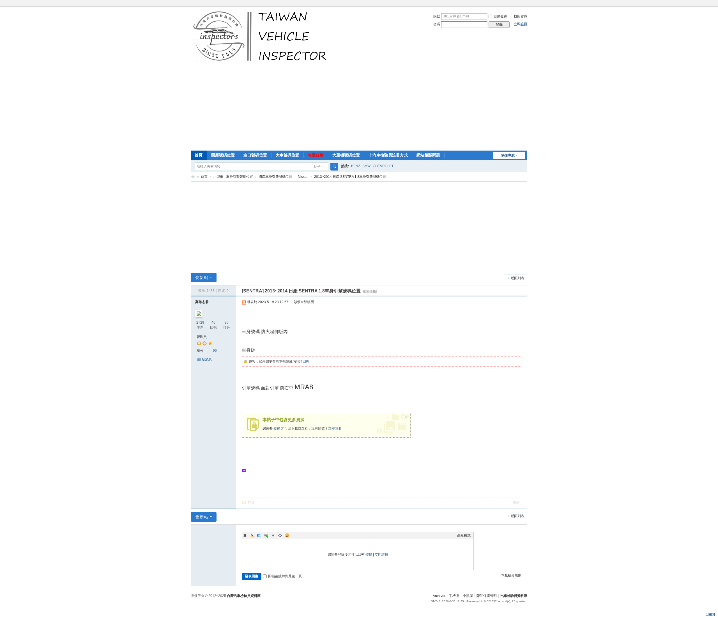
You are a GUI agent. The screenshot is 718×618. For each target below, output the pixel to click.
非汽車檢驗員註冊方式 (388, 155)
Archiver (439, 596)
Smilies (287, 535)
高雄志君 (202, 302)
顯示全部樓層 (304, 302)
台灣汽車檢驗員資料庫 (244, 596)
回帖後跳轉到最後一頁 (285, 576)
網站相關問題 (428, 155)
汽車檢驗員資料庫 (193, 177)
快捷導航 (508, 155)
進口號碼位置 (255, 155)
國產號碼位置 (223, 155)
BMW (366, 166)
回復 (306, 361)
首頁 (198, 155)
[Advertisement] (359, 108)
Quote (273, 535)
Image (259, 535)
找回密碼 (520, 16)
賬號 (436, 16)
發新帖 (202, 277)
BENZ (355, 166)
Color (252, 535)
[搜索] (334, 167)
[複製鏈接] (369, 291)
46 (213, 322)
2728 (200, 322)
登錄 (276, 428)
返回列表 (517, 278)
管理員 (202, 337)
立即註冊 (520, 24)
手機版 (454, 596)
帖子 (317, 167)
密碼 (436, 24)
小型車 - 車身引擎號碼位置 (233, 177)
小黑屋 (468, 596)
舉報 (516, 503)
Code (280, 535)
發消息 (207, 359)
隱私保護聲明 (487, 596)
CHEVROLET (383, 166)
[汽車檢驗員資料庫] (261, 36)
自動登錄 (500, 16)
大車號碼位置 (287, 155)
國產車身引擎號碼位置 (275, 177)
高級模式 (464, 535)
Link (266, 535)
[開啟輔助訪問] (525, 3)
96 (227, 322)
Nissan (303, 177)
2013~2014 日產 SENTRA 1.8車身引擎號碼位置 (350, 177)
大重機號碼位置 (346, 155)
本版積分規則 (511, 575)
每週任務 (316, 155)
